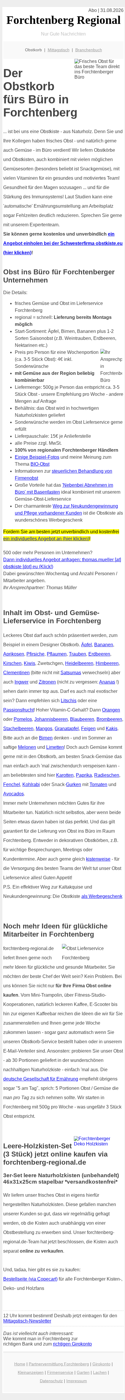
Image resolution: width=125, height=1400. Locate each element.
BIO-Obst (40, 464)
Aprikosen (13, 654)
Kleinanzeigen (31, 1372)
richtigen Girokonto (72, 1343)
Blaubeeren (82, 719)
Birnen (46, 737)
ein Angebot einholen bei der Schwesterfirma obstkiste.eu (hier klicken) (63, 243)
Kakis (111, 728)
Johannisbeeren (51, 719)
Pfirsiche (35, 654)
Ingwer (21, 681)
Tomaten (98, 784)
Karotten (65, 775)
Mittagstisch (58, 49)
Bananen (103, 644)
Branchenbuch (88, 49)
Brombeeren (109, 719)
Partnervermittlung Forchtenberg (59, 1364)
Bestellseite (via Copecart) (30, 1279)
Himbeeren (107, 663)
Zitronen (47, 681)
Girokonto (101, 1364)
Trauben (77, 654)
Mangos (44, 728)
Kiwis (29, 663)
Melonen (27, 747)
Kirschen (12, 663)
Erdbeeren (99, 654)
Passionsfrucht (18, 709)
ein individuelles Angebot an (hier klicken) (46, 538)
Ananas (107, 681)
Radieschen (106, 775)
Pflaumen (57, 654)
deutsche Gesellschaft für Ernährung (40, 1078)
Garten (83, 1372)
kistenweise (98, 859)
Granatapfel (67, 728)
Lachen (100, 1372)
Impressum (76, 1380)
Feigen (88, 728)
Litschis (68, 700)
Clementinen (16, 672)
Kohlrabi (31, 784)
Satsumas (70, 672)
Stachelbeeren (18, 728)
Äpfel (86, 644)
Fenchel (11, 784)
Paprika (84, 775)
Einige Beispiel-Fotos (37, 457)
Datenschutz (51, 1380)
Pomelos (23, 719)
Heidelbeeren (79, 663)
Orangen (111, 709)
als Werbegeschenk (101, 896)
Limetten (55, 747)
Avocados (13, 793)
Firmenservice (60, 1372)
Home (19, 1364)
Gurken (73, 784)
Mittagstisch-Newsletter (27, 1320)
